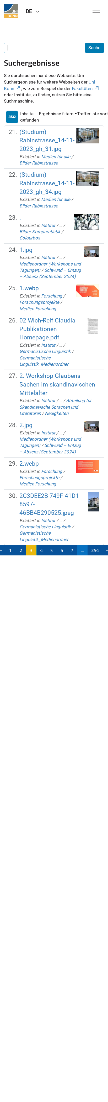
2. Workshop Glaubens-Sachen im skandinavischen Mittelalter (57, 384)
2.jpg (26, 425)
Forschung (51, 296)
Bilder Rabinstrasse (38, 163)
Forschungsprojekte (39, 302)
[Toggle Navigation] (96, 10)
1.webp (29, 288)
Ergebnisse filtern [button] (56, 113)
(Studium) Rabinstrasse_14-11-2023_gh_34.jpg (46, 183)
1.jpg (26, 250)
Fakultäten (82, 88)
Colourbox (29, 237)
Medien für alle (55, 156)
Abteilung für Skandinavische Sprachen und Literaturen (55, 407)
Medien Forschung (37, 308)
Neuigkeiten (56, 413)
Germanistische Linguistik (45, 351)
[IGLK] (11, 11)
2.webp (29, 463)
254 (95, 550)
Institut (48, 225)
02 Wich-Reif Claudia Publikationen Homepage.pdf (47, 329)
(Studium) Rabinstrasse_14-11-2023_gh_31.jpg (46, 141)
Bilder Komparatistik (39, 231)
